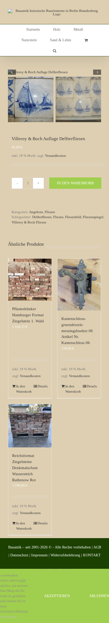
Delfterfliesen (42, 217)
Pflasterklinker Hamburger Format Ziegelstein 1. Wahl (28, 314)
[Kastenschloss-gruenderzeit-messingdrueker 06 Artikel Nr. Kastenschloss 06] (79, 284)
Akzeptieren (57, 596)
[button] (54, 50)
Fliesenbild (73, 217)
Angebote (36, 212)
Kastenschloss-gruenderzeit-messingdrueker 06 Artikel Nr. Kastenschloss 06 (77, 330)
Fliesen (50, 212)
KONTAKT (92, 555)
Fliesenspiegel (93, 217)
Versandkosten (55, 156)
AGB (97, 547)
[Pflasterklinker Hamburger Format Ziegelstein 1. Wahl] (30, 280)
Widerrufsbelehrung (65, 555)
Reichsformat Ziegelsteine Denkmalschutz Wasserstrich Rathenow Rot (25, 467)
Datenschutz (19, 555)
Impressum (39, 555)
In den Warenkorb (75, 183)
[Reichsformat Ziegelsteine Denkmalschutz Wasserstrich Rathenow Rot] (30, 425)
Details (43, 386)
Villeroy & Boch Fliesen (29, 222)
